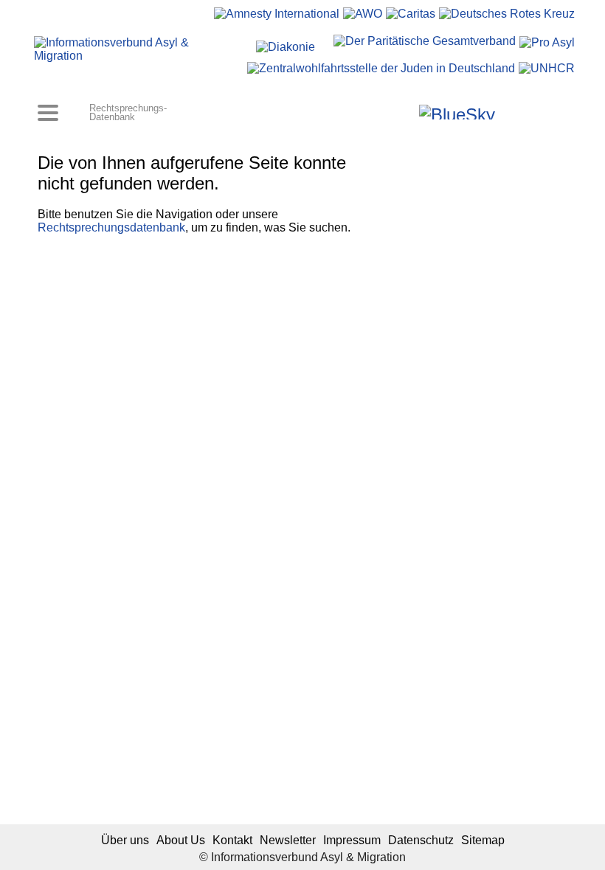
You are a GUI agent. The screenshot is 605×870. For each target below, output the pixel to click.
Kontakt (232, 840)
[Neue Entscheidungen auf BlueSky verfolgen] (457, 112)
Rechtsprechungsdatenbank (111, 227)
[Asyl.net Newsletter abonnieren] (528, 112)
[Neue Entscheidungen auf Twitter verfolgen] (508, 112)
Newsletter (288, 840)
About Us (180, 840)
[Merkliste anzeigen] (366, 112)
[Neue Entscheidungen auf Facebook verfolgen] (386, 112)
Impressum (352, 840)
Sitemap (483, 840)
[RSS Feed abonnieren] (548, 112)
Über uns (125, 840)
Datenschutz (421, 840)
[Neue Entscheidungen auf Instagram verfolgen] (406, 112)
